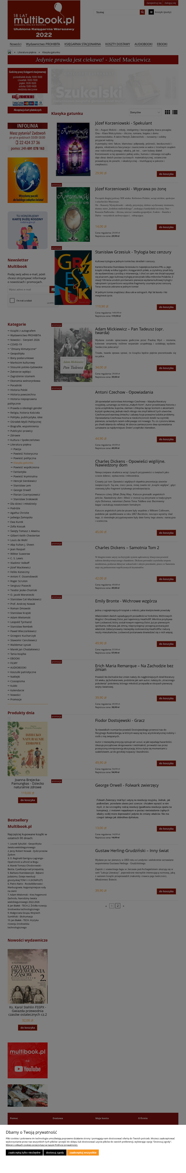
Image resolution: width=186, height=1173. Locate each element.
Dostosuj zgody (55, 1152)
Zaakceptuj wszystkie (83, 1152)
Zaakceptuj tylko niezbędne (24, 1152)
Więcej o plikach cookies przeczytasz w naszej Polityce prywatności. (42, 1145)
